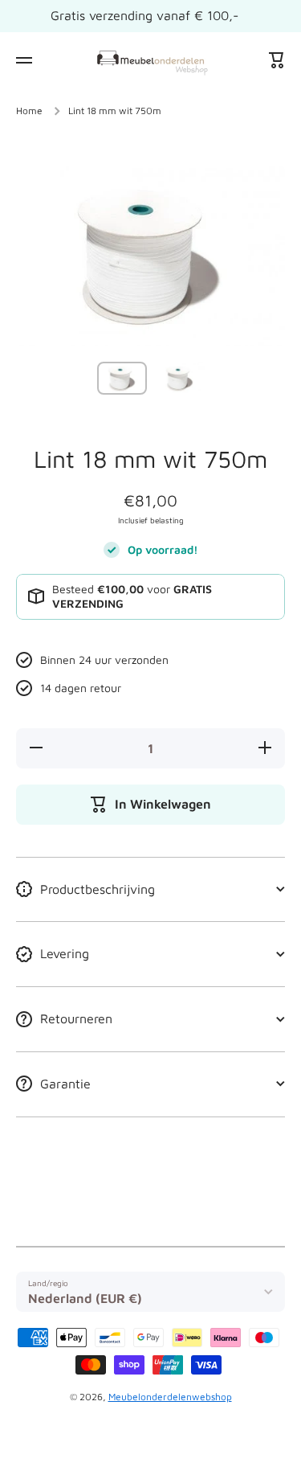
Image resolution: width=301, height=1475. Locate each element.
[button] (277, 60)
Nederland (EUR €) (85, 1298)
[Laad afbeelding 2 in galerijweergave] (180, 378)
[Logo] (151, 60)
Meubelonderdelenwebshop (170, 1397)
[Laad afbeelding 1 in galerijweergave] (122, 378)
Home (29, 110)
